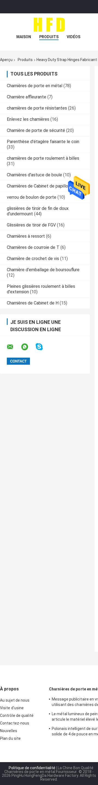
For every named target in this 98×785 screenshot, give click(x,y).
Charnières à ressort (26, 236)
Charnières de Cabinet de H (33, 303)
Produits (49, 37)
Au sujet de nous (15, 700)
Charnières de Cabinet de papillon (38, 186)
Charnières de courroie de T (33, 247)
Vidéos (73, 37)
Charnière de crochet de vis (33, 258)
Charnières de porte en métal (34, 85)
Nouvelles (8, 731)
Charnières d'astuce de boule (34, 174)
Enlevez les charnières (28, 119)
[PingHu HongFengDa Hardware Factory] (49, 24)
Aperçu (6, 60)
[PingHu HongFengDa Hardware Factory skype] (43, 347)
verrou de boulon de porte (31, 197)
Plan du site (10, 738)
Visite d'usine (12, 708)
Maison (23, 37)
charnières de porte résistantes (37, 108)
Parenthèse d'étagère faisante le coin (43, 141)
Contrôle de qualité (16, 715)
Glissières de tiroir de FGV (31, 225)
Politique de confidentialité (32, 768)
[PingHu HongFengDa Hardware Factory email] (13, 347)
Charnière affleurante (26, 96)
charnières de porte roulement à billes (43, 158)
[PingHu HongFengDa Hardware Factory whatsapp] (28, 347)
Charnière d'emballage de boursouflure (43, 269)
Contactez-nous (14, 723)
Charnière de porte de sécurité (36, 130)
